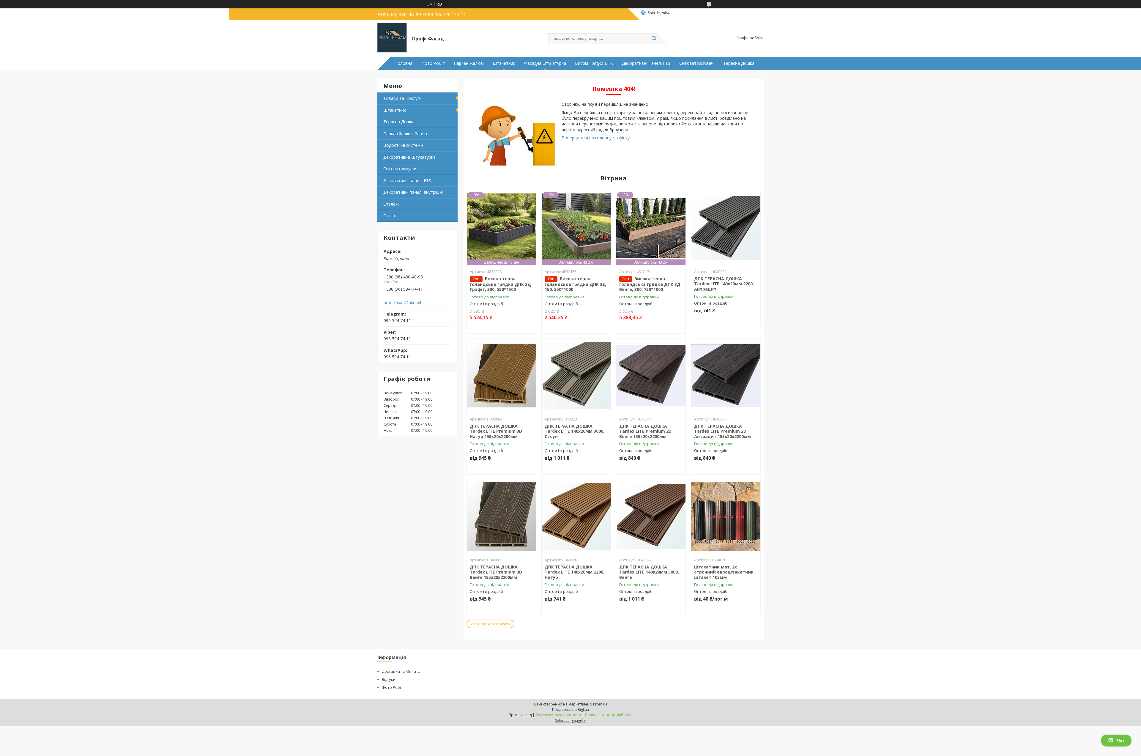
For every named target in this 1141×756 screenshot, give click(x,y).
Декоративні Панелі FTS (646, 63)
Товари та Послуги (402, 98)
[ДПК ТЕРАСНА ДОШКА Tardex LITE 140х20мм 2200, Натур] (576, 516)
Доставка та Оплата (401, 671)
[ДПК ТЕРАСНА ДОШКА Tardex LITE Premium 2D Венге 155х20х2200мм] (650, 375)
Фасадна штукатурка (545, 63)
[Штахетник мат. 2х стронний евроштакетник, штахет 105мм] (725, 516)
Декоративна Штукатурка (409, 157)
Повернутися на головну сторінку (596, 138)
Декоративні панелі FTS (407, 180)
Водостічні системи (403, 145)
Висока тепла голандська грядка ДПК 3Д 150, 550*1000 (575, 284)
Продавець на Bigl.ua (570, 709)
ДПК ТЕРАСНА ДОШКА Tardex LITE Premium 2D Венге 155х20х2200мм (645, 431)
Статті (389, 215)
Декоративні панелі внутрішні (413, 192)
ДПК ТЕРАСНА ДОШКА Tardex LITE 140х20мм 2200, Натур (574, 572)
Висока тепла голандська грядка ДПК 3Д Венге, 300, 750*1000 (649, 284)
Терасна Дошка (738, 63)
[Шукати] (654, 38)
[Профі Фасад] (392, 38)
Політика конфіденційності (608, 714)
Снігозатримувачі (696, 63)
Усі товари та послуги (490, 623)
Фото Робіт (433, 63)
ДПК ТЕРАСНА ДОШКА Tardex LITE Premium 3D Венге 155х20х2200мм (496, 572)
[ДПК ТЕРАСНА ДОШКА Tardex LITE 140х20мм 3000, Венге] (650, 516)
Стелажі (391, 204)
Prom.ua (600, 704)
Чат (1120, 740)
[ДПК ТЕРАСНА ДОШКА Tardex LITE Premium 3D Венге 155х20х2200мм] (501, 516)
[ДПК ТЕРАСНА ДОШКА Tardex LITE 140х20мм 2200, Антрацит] (725, 228)
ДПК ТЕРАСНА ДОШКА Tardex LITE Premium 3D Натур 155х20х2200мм (496, 431)
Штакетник (504, 63)
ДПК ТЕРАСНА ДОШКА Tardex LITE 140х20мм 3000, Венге (649, 572)
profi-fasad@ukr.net (403, 302)
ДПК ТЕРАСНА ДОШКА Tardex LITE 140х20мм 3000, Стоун (574, 431)
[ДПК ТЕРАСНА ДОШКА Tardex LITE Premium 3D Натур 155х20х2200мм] (501, 375)
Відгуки (388, 679)
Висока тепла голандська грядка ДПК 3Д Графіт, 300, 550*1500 (500, 284)
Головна (403, 63)
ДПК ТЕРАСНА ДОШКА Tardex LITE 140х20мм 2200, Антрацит (724, 284)
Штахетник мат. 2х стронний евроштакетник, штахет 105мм (724, 572)
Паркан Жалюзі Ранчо (405, 133)
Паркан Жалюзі (469, 63)
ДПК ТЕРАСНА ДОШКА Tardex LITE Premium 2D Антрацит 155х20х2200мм (722, 431)
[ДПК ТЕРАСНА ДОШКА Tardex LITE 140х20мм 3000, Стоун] (576, 375)
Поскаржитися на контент (558, 714)
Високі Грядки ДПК (594, 63)
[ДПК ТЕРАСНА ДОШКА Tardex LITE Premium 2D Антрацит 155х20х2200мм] (725, 375)
